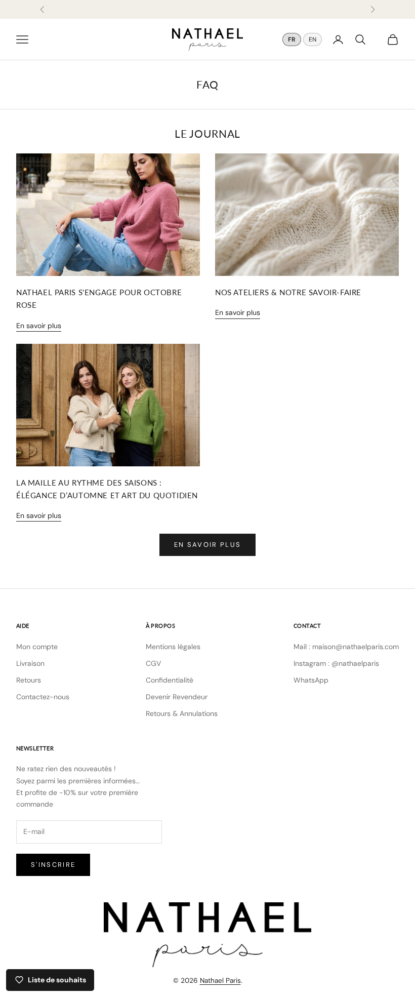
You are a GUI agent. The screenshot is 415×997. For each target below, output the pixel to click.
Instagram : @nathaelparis (336, 663)
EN (312, 39)
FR (292, 39)
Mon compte (37, 646)
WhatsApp (311, 680)
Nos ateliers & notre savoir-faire (288, 292)
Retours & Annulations (182, 713)
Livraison (30, 663)
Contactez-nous (42, 696)
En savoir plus (38, 325)
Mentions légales (173, 646)
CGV (153, 663)
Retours (28, 680)
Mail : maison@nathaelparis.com (346, 646)
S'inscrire (53, 864)
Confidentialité (169, 680)
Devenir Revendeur (177, 696)
